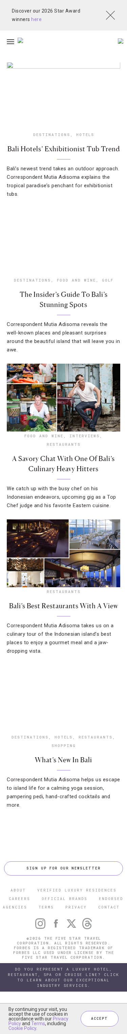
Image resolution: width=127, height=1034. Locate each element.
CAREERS (19, 898)
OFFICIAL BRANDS (64, 898)
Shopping (63, 745)
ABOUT (18, 890)
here (36, 19)
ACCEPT (99, 1018)
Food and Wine (76, 280)
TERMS (46, 906)
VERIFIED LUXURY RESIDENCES (77, 890)
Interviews (84, 435)
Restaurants (64, 444)
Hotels (85, 134)
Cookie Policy (22, 1028)
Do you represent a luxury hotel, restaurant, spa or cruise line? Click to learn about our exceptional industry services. (63, 977)
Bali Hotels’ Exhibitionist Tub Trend (63, 149)
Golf (107, 280)
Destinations (51, 134)
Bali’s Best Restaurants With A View (63, 606)
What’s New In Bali (63, 760)
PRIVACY (76, 906)
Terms (38, 1023)
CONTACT (109, 906)
